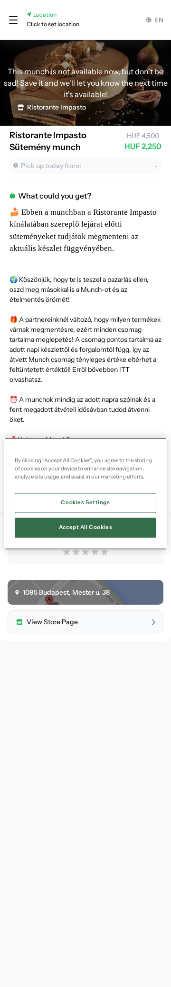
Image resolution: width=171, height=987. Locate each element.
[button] (13, 20)
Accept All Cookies (85, 527)
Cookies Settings (85, 502)
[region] (85, 493)
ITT (124, 369)
